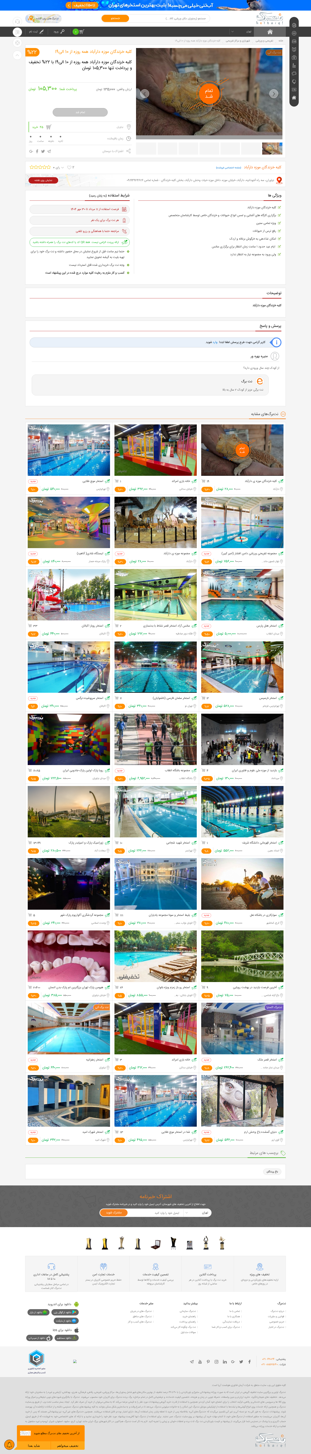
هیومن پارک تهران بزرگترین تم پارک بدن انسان (75, 988)
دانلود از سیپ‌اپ (37, 1338)
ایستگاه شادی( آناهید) (90, 554)
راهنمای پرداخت (187, 1322)
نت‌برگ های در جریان (141, 1311)
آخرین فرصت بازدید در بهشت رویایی (255, 988)
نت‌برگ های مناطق (142, 1316)
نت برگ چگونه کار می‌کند (183, 1327)
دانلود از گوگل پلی (62, 1312)
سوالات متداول (188, 1332)
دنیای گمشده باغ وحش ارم (260, 1132)
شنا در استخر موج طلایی (175, 1132)
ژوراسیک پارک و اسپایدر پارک (86, 843)
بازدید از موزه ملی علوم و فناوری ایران (254, 771)
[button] (144, 93)
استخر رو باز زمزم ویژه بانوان (173, 988)
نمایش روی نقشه (43, 180)
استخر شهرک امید (92, 1132)
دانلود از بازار (36, 1312)
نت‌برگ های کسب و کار (140, 1322)
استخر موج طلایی (93, 481)
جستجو (115, 18)
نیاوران (120, 127)
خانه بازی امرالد (181, 481)
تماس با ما (235, 1311)
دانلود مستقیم (64, 1338)
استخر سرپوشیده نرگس (89, 698)
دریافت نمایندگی (231, 1322)
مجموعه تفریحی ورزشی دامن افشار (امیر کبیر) (249, 554)
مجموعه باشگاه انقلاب (177, 771)
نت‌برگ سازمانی (188, 1311)
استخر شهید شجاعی (178, 843)
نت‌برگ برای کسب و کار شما (226, 1327)
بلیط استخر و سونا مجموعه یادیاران (169, 915)
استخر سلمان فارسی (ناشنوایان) (171, 698)
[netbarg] (270, 1439)
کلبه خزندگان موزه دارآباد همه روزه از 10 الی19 (93, 52)
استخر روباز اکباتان (92, 626)
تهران (248, 31)
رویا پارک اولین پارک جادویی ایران (83, 771)
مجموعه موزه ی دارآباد (177, 554)
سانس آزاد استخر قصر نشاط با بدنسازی (166, 626)
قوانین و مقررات (276, 1316)
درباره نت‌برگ (277, 1311)
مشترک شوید (114, 1212)
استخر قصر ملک (267, 1060)
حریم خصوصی (276, 1322)
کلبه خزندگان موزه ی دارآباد (261, 481)
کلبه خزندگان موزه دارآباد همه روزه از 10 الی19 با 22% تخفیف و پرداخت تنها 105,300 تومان (80, 65)
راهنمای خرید (189, 1316)
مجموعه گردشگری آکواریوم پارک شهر (81, 915)
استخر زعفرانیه (94, 1060)
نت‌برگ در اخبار (276, 1327)
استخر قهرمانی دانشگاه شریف (259, 843)
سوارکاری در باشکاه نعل (263, 915)
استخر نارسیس (268, 698)
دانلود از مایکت (63, 1321)
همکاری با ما (233, 1316)
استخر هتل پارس (267, 626)
